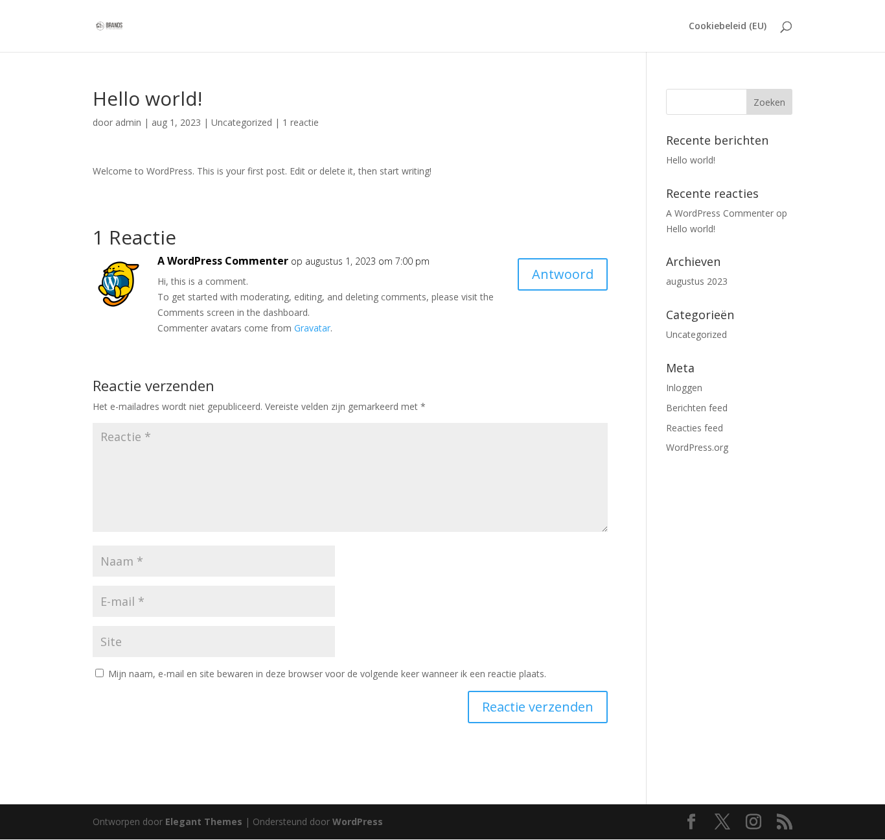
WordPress (357, 821)
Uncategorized (241, 122)
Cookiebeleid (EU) (727, 26)
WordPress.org (697, 447)
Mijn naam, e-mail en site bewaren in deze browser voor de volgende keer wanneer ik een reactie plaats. (327, 673)
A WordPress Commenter (222, 261)
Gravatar (312, 328)
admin (128, 122)
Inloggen (684, 387)
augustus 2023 (697, 281)
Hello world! (690, 160)
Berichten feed (697, 408)
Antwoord (562, 274)
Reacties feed (694, 428)
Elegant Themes (203, 821)
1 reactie (300, 122)
